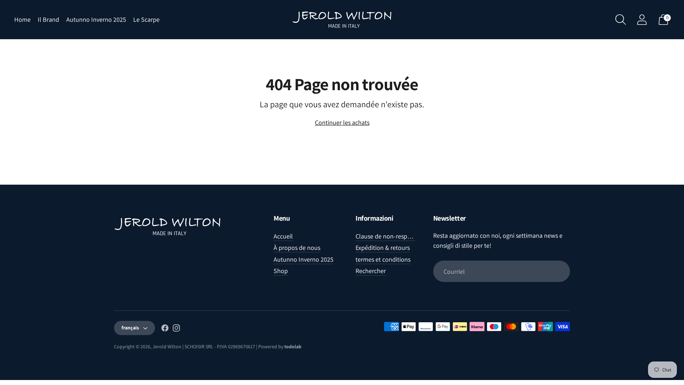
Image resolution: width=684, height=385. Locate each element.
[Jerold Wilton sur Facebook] (165, 329)
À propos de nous (297, 247)
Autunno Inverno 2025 (96, 19)
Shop (281, 271)
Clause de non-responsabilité (395, 236)
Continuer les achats (342, 122)
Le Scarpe (146, 19)
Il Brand (48, 19)
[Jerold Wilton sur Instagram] (176, 329)
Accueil (283, 236)
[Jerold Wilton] (342, 19)
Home (22, 19)
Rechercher (371, 271)
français (130, 327)
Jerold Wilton (166, 346)
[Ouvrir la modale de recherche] (621, 20)
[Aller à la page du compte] (642, 20)
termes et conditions (383, 259)
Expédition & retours (383, 247)
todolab (292, 346)
